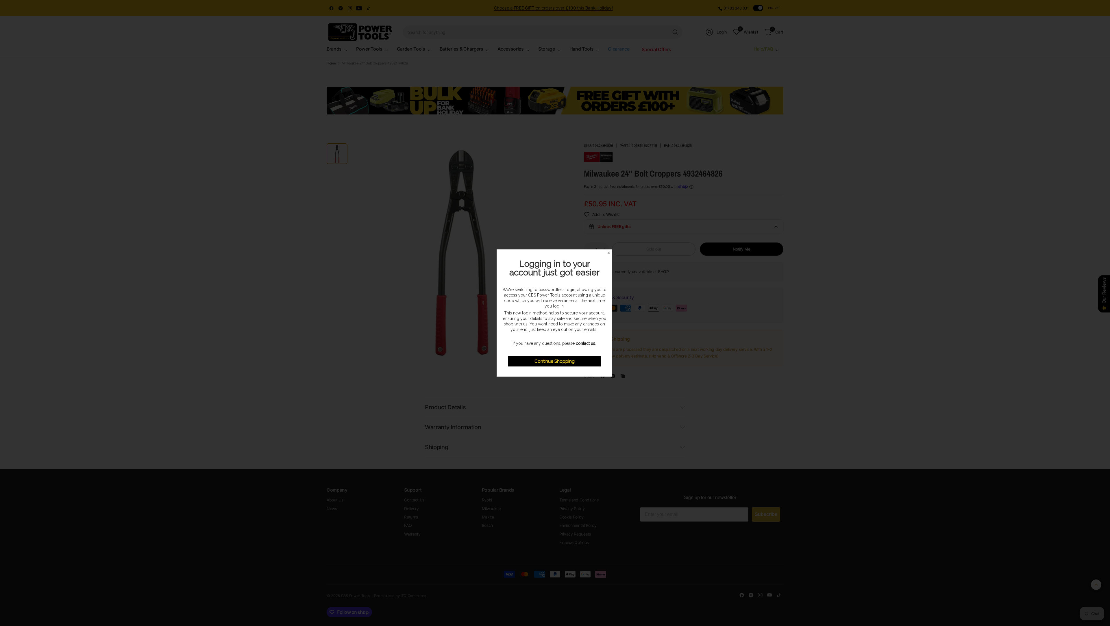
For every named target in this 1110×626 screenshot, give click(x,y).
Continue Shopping (554, 361)
